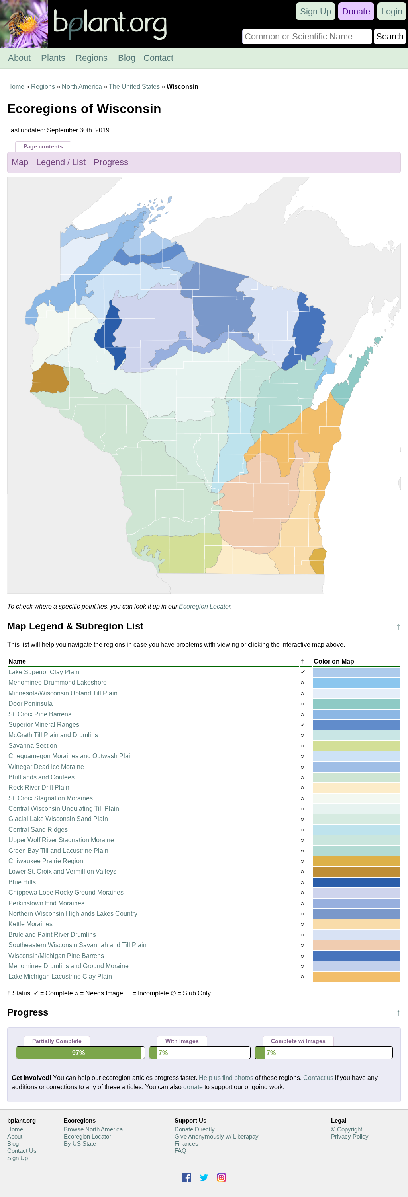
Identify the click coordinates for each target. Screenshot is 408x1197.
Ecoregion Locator (204, 606)
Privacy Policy (350, 1136)
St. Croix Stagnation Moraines (50, 798)
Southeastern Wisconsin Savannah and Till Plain (77, 945)
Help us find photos (226, 1077)
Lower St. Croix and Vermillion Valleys (62, 871)
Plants (53, 58)
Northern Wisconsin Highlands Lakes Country (72, 913)
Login (391, 11)
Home (15, 86)
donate (193, 1087)
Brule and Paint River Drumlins (52, 934)
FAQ (180, 1150)
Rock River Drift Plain (38, 787)
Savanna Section (32, 745)
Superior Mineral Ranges (43, 724)
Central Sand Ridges (38, 829)
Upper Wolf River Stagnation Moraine (61, 840)
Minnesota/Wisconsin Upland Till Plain (63, 693)
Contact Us (22, 1150)
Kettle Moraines (30, 924)
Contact (158, 58)
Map (20, 162)
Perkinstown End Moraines (46, 903)
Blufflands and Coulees (41, 777)
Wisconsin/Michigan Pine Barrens (56, 955)
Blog (126, 58)
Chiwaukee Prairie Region (45, 861)
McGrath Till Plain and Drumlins (53, 735)
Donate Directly (195, 1129)
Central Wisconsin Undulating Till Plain (63, 808)
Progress (111, 162)
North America (82, 86)
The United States (134, 86)
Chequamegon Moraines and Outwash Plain (71, 756)
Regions (92, 58)
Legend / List (61, 162)
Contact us (318, 1077)
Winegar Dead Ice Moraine (46, 766)
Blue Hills (22, 882)
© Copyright (346, 1129)
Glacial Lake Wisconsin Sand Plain (58, 819)
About (19, 58)
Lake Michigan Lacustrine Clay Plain (60, 976)
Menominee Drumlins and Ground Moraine (68, 966)
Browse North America (93, 1129)
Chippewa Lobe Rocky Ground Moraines (66, 892)
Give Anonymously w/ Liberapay (217, 1136)
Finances (186, 1143)
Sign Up (315, 11)
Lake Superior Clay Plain (43, 672)
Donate (356, 11)
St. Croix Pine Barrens (39, 714)
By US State (80, 1143)
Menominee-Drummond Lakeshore (57, 682)
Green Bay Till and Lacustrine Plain (58, 850)
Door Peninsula (30, 703)
